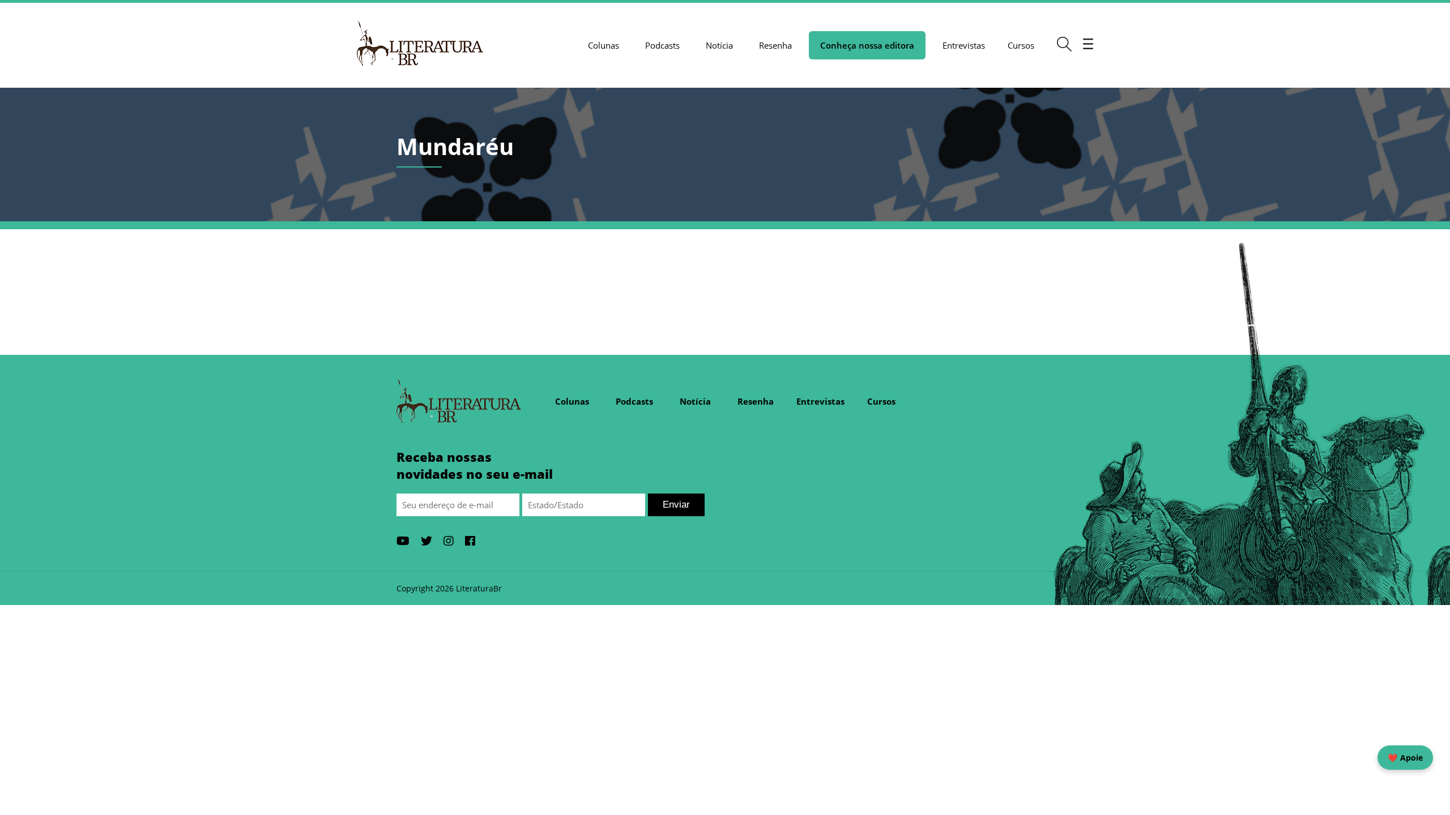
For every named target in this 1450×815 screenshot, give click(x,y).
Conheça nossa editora (867, 45)
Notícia (719, 45)
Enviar (676, 504)
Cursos (1021, 45)
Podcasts (662, 45)
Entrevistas (963, 45)
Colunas (603, 45)
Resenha (775, 45)
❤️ (1405, 757)
